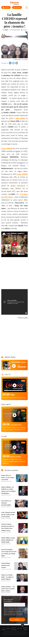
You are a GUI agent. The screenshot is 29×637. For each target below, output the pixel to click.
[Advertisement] (14, 272)
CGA (21, 628)
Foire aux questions (13, 628)
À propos (3, 628)
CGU (18, 628)
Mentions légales (25, 628)
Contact (8, 628)
